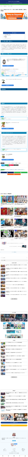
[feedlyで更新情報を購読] (20, 172)
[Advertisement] (14, 26)
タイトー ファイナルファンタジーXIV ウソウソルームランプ (14, 79)
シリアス (2, 170)
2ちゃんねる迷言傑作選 (9, 154)
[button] (26, 257)
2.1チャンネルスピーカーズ (8, 38)
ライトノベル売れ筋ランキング (14, 422)
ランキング (14, 449)
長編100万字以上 (13, 169)
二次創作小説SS (23, 449)
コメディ (23, 169)
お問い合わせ (3, 439)
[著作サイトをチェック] (7, 172)
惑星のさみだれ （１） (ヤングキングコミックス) (12, 122)
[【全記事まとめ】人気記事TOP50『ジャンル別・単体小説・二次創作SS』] (7, 417)
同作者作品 (5, 36)
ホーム (5, 448)
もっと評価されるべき (8, 169)
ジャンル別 (14, 448)
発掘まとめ (23, 448)
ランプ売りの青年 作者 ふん (7, 34)
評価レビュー (4, 449)
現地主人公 (17, 169)
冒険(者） (20, 169)
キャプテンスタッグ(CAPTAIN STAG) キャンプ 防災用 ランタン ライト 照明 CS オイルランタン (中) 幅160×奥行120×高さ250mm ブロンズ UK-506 (16, 60)
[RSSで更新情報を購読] (14, 174)
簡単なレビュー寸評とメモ (8, 35)
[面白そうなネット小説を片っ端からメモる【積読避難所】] (20, 417)
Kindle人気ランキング (14, 425)
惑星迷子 (6, 37)
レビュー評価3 (2, 169)
